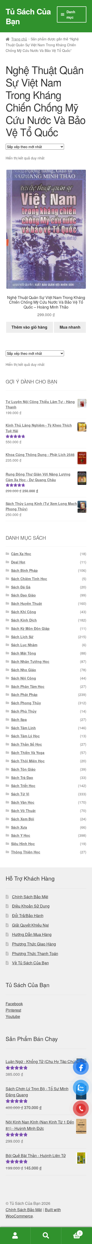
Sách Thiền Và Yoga (27, 752)
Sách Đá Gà (20, 587)
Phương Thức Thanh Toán (35, 953)
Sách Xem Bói (22, 818)
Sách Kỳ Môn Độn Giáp (30, 628)
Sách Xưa (19, 827)
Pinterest (13, 1010)
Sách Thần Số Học (26, 744)
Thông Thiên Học (25, 851)
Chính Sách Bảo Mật (30, 896)
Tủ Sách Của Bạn (28, 16)
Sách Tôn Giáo (23, 769)
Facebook (14, 1003)
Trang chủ (19, 38)
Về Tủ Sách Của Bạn (30, 963)
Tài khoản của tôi (15, 1235)
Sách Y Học (20, 835)
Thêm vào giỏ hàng (29, 327)
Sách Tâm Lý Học (25, 735)
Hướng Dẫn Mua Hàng (32, 934)
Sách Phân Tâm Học (27, 686)
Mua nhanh (70, 327)
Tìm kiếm (46, 1235)
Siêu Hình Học (23, 843)
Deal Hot (18, 562)
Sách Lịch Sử (22, 636)
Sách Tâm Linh (23, 727)
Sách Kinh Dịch (24, 620)
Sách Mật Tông (23, 653)
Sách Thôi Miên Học (28, 760)
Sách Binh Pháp (24, 570)
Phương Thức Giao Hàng (34, 944)
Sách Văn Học (22, 802)
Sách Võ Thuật (23, 810)
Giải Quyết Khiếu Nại (30, 925)
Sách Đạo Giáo (23, 595)
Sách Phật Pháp (24, 694)
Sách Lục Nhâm (24, 644)
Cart (71, 1231)
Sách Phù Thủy (24, 711)
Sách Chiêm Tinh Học (29, 578)
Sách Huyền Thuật (26, 603)
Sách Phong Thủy (26, 702)
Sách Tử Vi (20, 793)
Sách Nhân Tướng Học (30, 661)
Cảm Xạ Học (21, 553)
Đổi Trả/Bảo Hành (27, 915)
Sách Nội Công (23, 678)
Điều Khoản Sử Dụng (31, 906)
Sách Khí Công (23, 611)
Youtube (13, 1016)
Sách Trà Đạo (22, 777)
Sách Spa (19, 719)
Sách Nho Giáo (23, 669)
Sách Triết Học (23, 785)
